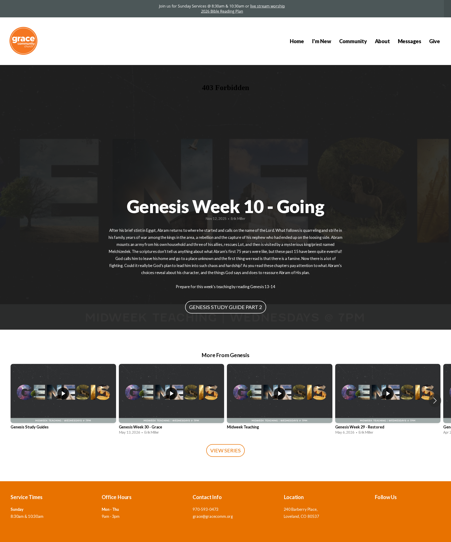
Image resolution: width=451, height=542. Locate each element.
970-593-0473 (205, 509)
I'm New (321, 41)
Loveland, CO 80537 (301, 516)
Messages (409, 41)
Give (434, 41)
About (382, 41)
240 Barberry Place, (301, 509)
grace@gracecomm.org (213, 516)
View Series (225, 450)
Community (353, 41)
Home (297, 41)
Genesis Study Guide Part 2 (225, 307)
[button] (435, 400)
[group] (63, 400)
